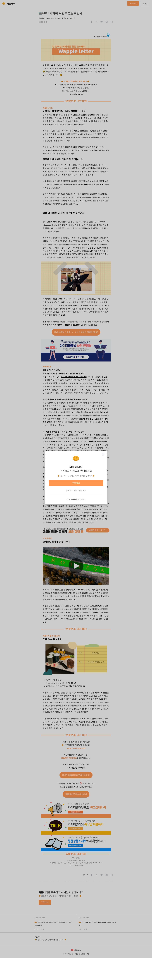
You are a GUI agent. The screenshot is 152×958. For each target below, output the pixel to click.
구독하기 (76, 483)
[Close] (103, 454)
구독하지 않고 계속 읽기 (76, 490)
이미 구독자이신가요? (76, 499)
